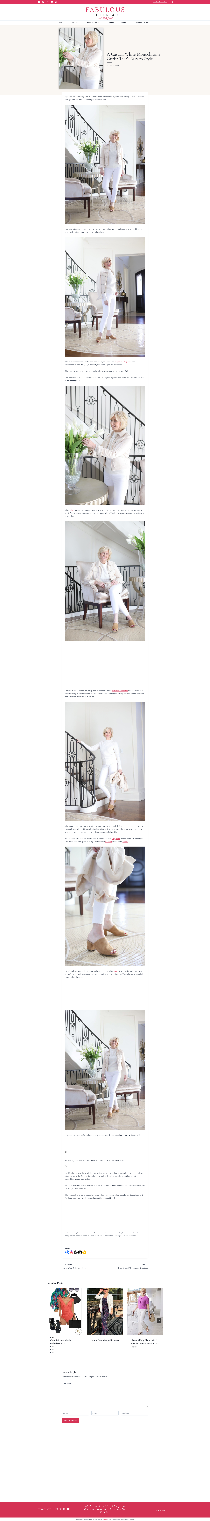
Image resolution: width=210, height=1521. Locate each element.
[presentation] (65, 1311)
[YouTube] (52, 2)
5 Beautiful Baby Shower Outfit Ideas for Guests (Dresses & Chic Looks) (145, 1343)
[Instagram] (47, 2)
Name (66, 1413)
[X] (76, 1252)
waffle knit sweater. (120, 690)
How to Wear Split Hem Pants (74, 1266)
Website (125, 1413)
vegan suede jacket (123, 362)
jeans (116, 971)
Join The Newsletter (160, 2)
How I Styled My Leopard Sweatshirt (133, 1266)
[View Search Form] (172, 1)
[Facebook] (39, 2)
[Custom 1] (56, 2)
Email (95, 1413)
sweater (108, 841)
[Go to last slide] (51, 1320)
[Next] (159, 1320)
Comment (67, 1383)
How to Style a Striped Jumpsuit (105, 1340)
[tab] (100, 1355)
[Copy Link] (84, 1252)
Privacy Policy (105, 1519)
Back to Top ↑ (163, 1510)
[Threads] (80, 1252)
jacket (71, 510)
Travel (111, 23)
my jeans (116, 838)
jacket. (125, 841)
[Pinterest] (43, 2)
